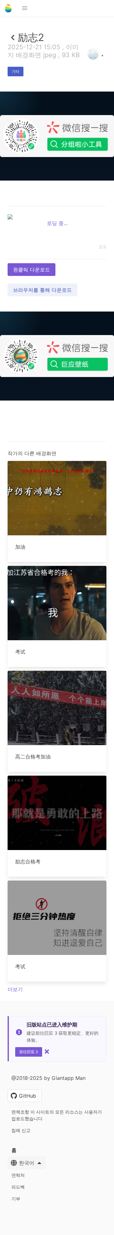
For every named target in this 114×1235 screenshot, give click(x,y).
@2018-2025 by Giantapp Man (48, 1078)
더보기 (15, 989)
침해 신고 (20, 1130)
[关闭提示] (47, 1051)
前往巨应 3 (28, 1051)
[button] (24, 8)
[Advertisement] (57, 239)
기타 (15, 71)
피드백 (18, 1187)
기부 (15, 1198)
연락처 (18, 1175)
